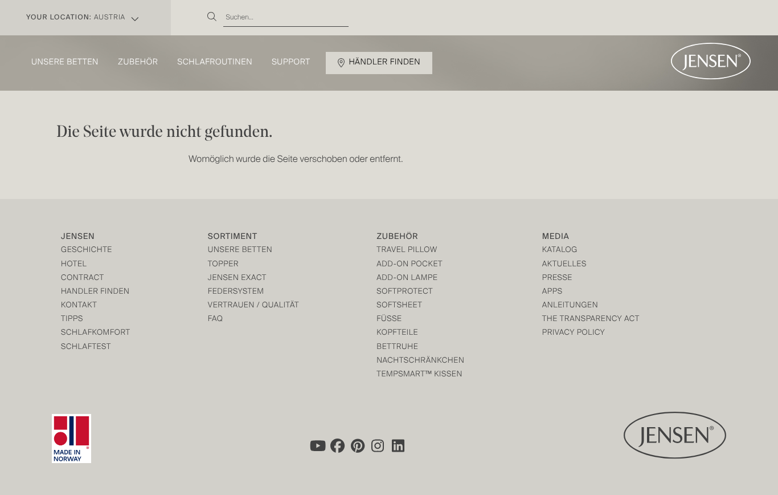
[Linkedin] (399, 446)
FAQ (215, 319)
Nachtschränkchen (420, 361)
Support (291, 63)
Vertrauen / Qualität (253, 306)
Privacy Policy (573, 333)
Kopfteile (397, 333)
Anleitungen (570, 306)
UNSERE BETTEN (240, 250)
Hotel (74, 265)
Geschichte (86, 250)
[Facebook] (337, 446)
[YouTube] (317, 446)
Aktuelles (564, 265)
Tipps (72, 319)
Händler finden (385, 63)
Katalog (560, 250)
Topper (223, 265)
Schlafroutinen (215, 63)
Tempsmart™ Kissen (419, 375)
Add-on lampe (406, 278)
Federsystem (236, 292)
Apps (552, 292)
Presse (557, 278)
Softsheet (399, 306)
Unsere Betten (65, 63)
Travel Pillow (406, 250)
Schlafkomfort (95, 333)
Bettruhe (397, 347)
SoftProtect (404, 292)
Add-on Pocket (409, 265)
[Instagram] (378, 446)
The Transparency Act (591, 319)
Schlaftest (86, 347)
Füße (389, 319)
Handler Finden (95, 292)
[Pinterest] (358, 446)
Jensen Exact (237, 278)
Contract (82, 278)
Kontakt (79, 306)
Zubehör (138, 63)
